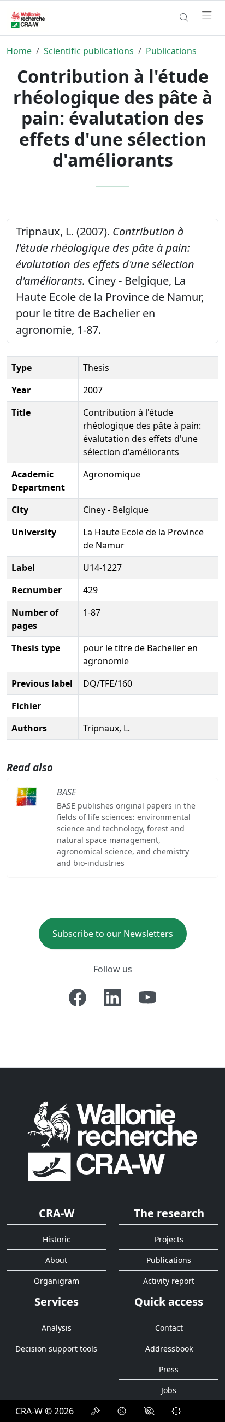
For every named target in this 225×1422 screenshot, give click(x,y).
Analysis (57, 1328)
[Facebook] (77, 997)
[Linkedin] (112, 997)
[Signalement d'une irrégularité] (176, 1411)
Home (19, 51)
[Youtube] (147, 997)
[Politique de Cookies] (122, 1411)
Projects (169, 1239)
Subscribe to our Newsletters (112, 934)
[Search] (184, 17)
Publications (171, 51)
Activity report (168, 1281)
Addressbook (169, 1348)
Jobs (168, 1390)
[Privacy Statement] (95, 1411)
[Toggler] (207, 15)
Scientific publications (89, 51)
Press (169, 1369)
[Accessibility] (149, 1411)
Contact (169, 1328)
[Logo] (112, 1141)
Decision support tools (56, 1348)
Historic (56, 1239)
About (56, 1260)
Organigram (56, 1281)
